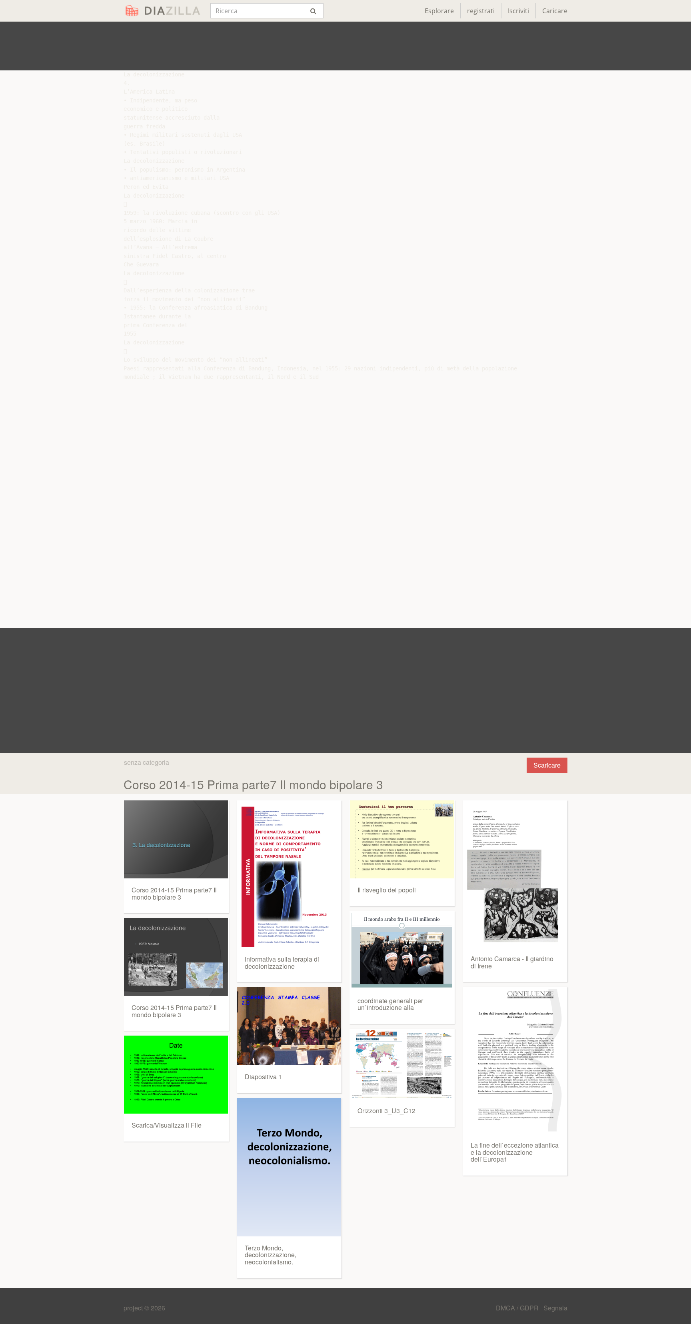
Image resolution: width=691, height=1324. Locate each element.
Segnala (555, 1307)
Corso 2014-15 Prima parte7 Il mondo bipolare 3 (174, 893)
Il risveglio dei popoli (386, 889)
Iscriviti (518, 10)
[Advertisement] (345, 46)
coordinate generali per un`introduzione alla (390, 1004)
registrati (481, 10)
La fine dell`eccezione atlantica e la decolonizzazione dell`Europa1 (515, 1152)
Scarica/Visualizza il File (167, 1125)
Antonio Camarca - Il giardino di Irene (512, 962)
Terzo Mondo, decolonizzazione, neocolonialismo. (270, 1254)
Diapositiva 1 (263, 1076)
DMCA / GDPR (518, 1307)
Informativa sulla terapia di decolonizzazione (282, 962)
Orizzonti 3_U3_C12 (386, 1110)
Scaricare (547, 765)
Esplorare (439, 10)
